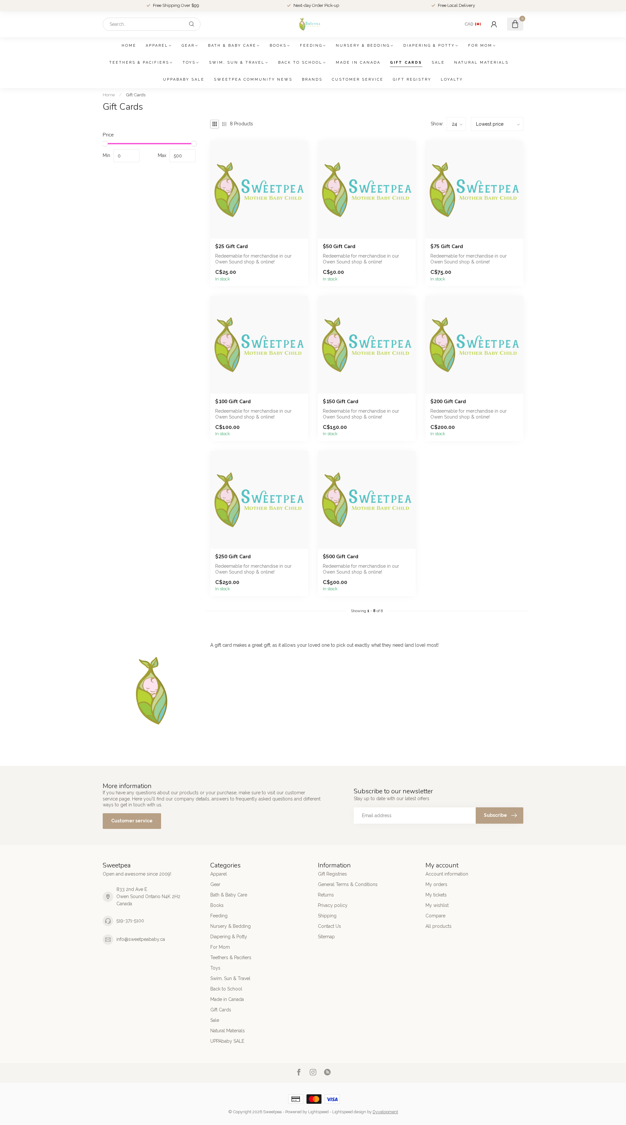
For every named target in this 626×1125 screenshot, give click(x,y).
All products (438, 926)
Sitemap (326, 936)
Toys (189, 62)
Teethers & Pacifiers (139, 62)
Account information (446, 874)
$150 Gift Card (340, 401)
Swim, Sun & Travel (237, 62)
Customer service (357, 79)
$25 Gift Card (231, 246)
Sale (438, 62)
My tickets (436, 894)
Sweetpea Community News (253, 79)
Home (129, 45)
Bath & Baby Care (232, 45)
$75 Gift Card (446, 246)
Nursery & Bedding (363, 45)
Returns (326, 894)
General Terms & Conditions (348, 884)
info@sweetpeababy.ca (140, 939)
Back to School (300, 62)
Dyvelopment (385, 1111)
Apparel (157, 45)
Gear (188, 45)
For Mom (480, 45)
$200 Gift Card (448, 401)
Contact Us (329, 926)
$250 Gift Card (233, 557)
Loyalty (452, 79)
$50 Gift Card (339, 246)
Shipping (327, 915)
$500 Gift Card (340, 557)
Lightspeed (318, 1111)
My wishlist (437, 905)
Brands (312, 79)
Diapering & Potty (429, 45)
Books (278, 45)
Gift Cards (406, 62)
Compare (435, 915)
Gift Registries (332, 874)
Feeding (311, 45)
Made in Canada (358, 62)
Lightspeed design (349, 1111)
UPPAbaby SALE (183, 79)
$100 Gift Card (233, 401)
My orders (436, 884)
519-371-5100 (130, 920)
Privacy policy (333, 905)
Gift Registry (412, 79)
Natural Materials (481, 62)
